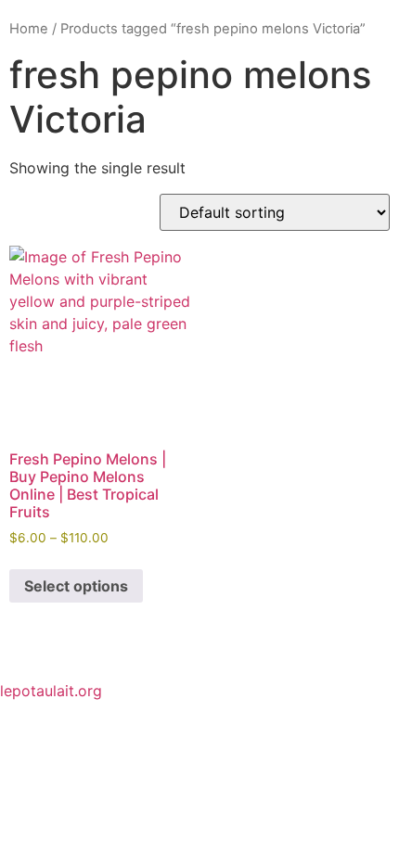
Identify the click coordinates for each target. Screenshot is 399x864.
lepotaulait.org (51, 690)
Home (28, 28)
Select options (76, 586)
